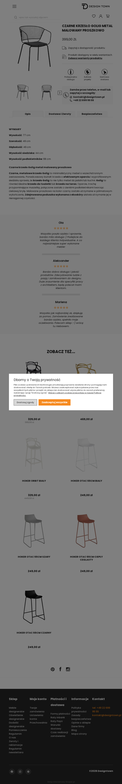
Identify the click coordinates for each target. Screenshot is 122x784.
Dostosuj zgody (25, 402)
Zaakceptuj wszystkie (54, 402)
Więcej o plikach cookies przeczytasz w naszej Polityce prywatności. (57, 394)
